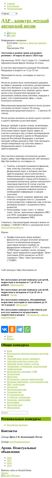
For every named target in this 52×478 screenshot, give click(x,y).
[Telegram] (19, 329)
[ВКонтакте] (4, 329)
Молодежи (12, 376)
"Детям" (14, 295)
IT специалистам (15, 394)
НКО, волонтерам (16, 384)
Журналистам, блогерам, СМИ (22, 371)
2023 (9, 465)
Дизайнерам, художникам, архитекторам (27, 366)
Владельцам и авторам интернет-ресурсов (27, 353)
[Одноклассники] (12, 329)
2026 (9, 458)
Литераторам (13, 374)
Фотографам (13, 402)
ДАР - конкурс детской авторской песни (25, 23)
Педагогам (12, 387)
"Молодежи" (21, 305)
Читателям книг (15, 405)
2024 (9, 463)
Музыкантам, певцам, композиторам (25, 379)
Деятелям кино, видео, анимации (23, 358)
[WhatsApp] (27, 329)
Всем (9, 351)
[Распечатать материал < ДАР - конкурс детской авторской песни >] (11, 33)
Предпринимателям (16, 389)
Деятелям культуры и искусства (22, 361)
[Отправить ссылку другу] (11, 35)
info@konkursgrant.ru (20, 442)
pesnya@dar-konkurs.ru (12, 227)
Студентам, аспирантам (18, 397)
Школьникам (13, 407)
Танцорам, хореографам (18, 400)
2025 (9, 460)
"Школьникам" (17, 285)
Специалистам (14, 392)
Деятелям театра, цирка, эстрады (23, 364)
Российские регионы (17, 425)
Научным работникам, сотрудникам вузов (27, 382)
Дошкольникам (14, 369)
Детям (10, 356)
